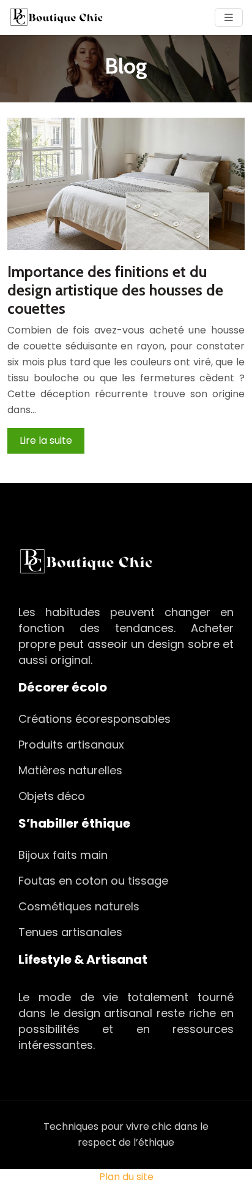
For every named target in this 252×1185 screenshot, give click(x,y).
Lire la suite (46, 440)
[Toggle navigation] (229, 17)
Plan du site (126, 1177)
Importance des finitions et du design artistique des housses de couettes (115, 290)
